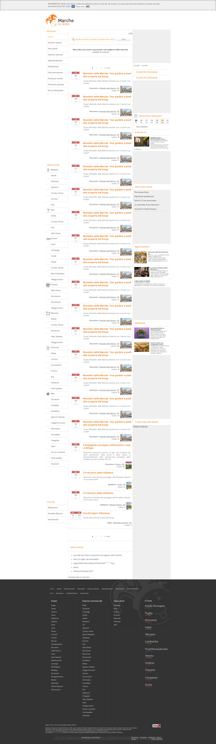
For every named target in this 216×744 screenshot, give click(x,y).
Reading (54, 670)
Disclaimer (143, 737)
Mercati (54, 641)
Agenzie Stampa (57, 417)
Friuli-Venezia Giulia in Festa (156, 649)
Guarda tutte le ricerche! (79, 577)
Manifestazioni (56, 660)
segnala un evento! (114, 731)
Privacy (158, 737)
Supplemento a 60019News (90, 737)
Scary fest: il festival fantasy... (146, 209)
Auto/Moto (55, 411)
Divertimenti (56, 302)
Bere (115, 609)
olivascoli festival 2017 (83, 571)
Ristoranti (55, 181)
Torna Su (162, 582)
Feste (53, 615)
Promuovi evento (55, 79)
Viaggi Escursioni (58, 423)
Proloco (54, 371)
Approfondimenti (55, 61)
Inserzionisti (53, 519)
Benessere (55, 331)
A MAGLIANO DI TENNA (142, 281)
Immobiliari (55, 434)
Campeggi (55, 250)
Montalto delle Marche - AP (109, 88)
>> (105, 68)
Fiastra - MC (120, 464)
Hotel (53, 244)
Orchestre (55, 399)
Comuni (54, 359)
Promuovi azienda (56, 84)
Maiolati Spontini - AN (117, 505)
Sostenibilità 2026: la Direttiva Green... (157, 328)
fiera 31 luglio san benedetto (85, 559)
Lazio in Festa (156, 628)
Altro (115, 625)
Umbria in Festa (156, 664)
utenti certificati (57, 732)
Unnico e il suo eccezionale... (145, 200)
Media (53, 353)
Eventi (50, 37)
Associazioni (56, 365)
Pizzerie (54, 199)
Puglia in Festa (156, 614)
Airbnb (53, 175)
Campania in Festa (156, 678)
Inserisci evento (55, 43)
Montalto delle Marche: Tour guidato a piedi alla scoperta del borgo (107, 98)
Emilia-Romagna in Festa (156, 607)
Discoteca (54, 647)
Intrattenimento (56, 644)
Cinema (54, 612)
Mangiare (117, 605)
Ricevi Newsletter (55, 90)
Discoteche (55, 296)
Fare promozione (55, 73)
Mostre (53, 631)
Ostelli (53, 256)
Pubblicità (151, 737)
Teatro (53, 609)
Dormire (116, 612)
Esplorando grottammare (144, 196)
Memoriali (54, 683)
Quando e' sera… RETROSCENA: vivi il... (157, 138)
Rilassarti (117, 618)
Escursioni (55, 673)
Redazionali (53, 67)
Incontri (54, 638)
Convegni (54, 664)
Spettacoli (55, 383)
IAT (83, 625)
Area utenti (52, 49)
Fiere (53, 625)
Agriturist (54, 187)
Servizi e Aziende (58, 452)
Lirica (53, 628)
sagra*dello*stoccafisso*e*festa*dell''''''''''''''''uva (93, 563)
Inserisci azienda (55, 55)
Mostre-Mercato (57, 686)
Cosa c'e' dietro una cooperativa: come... (157, 343)
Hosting (133, 739)
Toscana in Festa (156, 671)
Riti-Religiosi (55, 667)
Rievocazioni (55, 690)
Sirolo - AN (121, 484)
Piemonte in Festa (156, 621)
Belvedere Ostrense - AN (123, 523)
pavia (75, 567)
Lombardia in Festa (156, 642)
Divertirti (117, 615)
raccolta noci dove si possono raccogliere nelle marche (97, 555)
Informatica (55, 429)
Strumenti (55, 464)
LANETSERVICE (157, 739)
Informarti (117, 622)
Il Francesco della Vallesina (98, 472)
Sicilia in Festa (156, 685)
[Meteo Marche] (140, 426)
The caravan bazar (141, 192)
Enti (52, 377)
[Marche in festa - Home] (62, 20)
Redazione (53, 508)
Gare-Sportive (56, 657)
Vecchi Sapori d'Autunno (96, 513)
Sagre (53, 605)
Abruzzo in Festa (156, 635)
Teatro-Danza (56, 651)
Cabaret (54, 622)
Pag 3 (108, 68)
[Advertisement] (151, 45)
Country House (57, 193)
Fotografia (55, 440)
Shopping (55, 405)
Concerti (54, 634)
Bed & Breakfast (57, 274)
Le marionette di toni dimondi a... (147, 205)
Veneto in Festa (156, 657)
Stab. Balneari (56, 336)
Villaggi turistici (57, 279)
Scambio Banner (55, 513)
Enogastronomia (57, 677)
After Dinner (56, 233)
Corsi (53, 654)
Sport (53, 446)
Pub (52, 205)
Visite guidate (56, 388)
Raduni (53, 680)
